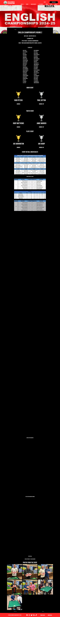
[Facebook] (27, 615)
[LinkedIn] (34, 615)
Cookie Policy (50, 615)
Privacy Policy (42, 615)
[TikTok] (36, 615)
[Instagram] (29, 615)
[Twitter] (32, 615)
